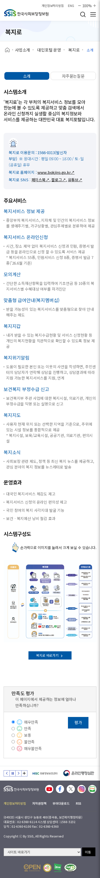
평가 (78, 722)
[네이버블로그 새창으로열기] (92, 789)
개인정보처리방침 (53, 5)
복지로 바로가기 (47, 655)
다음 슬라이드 (18, 773)
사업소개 (22, 50)
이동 (88, 852)
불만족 (29, 741)
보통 (27, 735)
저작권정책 (39, 803)
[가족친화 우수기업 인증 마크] (47, 868)
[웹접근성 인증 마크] (70, 868)
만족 (27, 728)
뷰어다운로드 (61, 803)
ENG (71, 5)
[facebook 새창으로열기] (60, 789)
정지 (12, 773)
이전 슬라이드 (7, 773)
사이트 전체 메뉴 (93, 14)
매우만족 (31, 722)
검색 (83, 14)
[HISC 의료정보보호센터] (45, 773)
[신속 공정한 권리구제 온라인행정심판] (79, 773)
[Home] (9, 50)
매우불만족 (33, 748)
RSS (79, 803)
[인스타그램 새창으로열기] (81, 789)
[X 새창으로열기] (71, 789)
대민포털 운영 (49, 50)
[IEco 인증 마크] (58, 867)
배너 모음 (24, 773)
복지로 (74, 50)
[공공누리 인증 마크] (32, 867)
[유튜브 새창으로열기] (49, 789)
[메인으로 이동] (21, 787)
